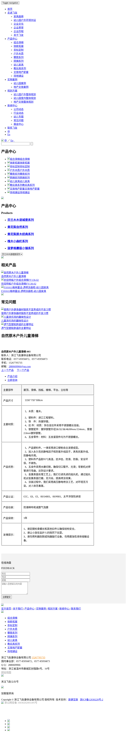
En (8, 134)
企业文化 (19, 24)
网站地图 (6, 672)
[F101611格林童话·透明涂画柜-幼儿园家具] (25, 287)
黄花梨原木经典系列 (20, 234)
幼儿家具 (19, 64)
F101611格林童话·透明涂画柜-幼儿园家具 (23, 291)
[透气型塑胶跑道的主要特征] (17, 324)
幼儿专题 (19, 116)
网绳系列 (19, 61)
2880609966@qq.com (20, 366)
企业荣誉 (19, 27)
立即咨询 (12, 380)
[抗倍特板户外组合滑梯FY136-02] (20, 280)
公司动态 (19, 109)
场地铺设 (19, 76)
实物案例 (12, 79)
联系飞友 (12, 128)
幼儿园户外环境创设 (25, 20)
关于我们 (18, 608)
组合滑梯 (19, 42)
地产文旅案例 (21, 87)
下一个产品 (23, 370)
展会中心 (19, 124)
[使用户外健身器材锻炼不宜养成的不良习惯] (26, 309)
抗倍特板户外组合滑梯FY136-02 (18, 283)
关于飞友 (19, 35)
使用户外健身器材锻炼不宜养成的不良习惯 (24, 313)
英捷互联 (73, 699)
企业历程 (19, 31)
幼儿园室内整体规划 (25, 98)
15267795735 (38, 657)
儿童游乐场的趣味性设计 (14, 320)
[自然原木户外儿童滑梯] (14, 272)
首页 (9, 9)
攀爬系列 (19, 57)
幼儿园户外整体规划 (25, 94)
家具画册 (19, 16)
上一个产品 (7, 370)
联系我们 (76, 608)
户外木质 (19, 53)
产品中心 (12, 38)
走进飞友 (12, 12)
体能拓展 (19, 46)
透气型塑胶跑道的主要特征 (16, 328)
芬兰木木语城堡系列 (20, 219)
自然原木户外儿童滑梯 (13, 276)
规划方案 (12, 90)
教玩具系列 (20, 68)
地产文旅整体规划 (23, 102)
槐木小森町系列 (17, 241)
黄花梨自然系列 (17, 227)
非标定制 (19, 50)
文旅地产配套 (21, 72)
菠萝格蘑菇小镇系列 (20, 248)
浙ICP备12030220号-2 (91, 699)
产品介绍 (12, 376)
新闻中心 (12, 105)
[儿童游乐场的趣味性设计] (16, 317)
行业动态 (19, 113)
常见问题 (19, 120)
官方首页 (6, 608)
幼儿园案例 (20, 83)
